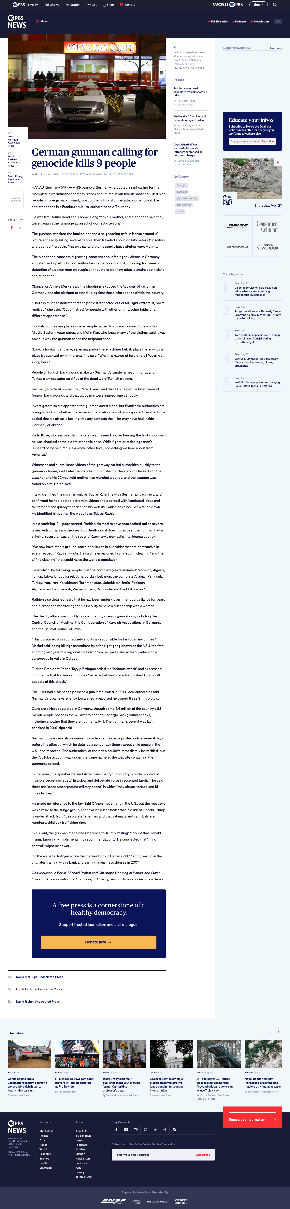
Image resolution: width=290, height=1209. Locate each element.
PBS (19, 4)
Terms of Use (84, 1176)
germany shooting (187, 198)
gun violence (184, 205)
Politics (43, 1135)
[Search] (274, 5)
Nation (58, 1072)
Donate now (95, 942)
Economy (45, 1154)
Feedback (82, 1145)
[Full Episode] (252, 178)
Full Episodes (219, 21)
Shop (110, 5)
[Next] (278, 1032)
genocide (182, 192)
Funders (81, 1149)
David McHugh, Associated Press (14, 141)
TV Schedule (83, 1135)
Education (45, 1167)
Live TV (33, 5)
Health (11, 1072)
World (35, 174)
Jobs (78, 1167)
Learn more (276, 48)
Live (278, 21)
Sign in (259, 5)
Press (79, 1140)
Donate (130, 5)
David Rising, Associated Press (15, 179)
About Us (81, 1131)
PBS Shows (51, 5)
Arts (42, 1140)
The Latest (16, 1033)
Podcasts (241, 21)
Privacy (80, 1172)
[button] (228, 5)
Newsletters (261, 21)
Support (80, 1154)
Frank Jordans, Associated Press (14, 161)
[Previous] (270, 1032)
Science (249, 1072)
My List (92, 5)
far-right (181, 185)
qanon (180, 211)
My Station (72, 5)
